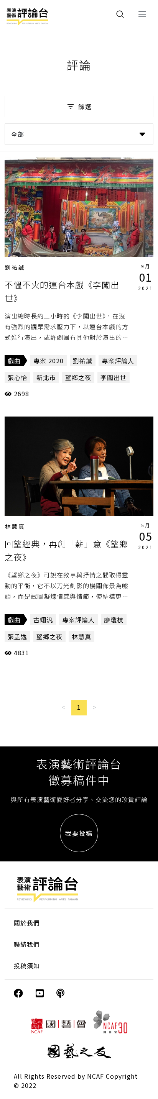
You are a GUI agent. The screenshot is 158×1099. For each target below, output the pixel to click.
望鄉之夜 (78, 377)
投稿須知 (27, 965)
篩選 (85, 106)
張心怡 (17, 377)
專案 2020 (48, 360)
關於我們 (27, 922)
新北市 (46, 377)
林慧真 (15, 526)
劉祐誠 (15, 267)
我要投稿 (79, 833)
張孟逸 (17, 636)
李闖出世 (113, 377)
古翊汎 (43, 619)
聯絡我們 (27, 944)
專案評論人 (118, 360)
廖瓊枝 (113, 619)
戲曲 (14, 360)
